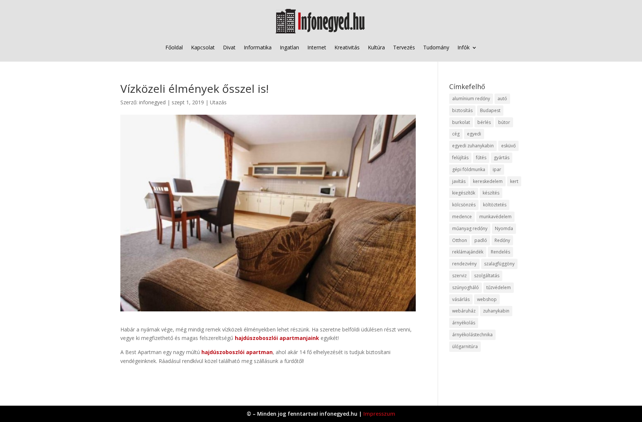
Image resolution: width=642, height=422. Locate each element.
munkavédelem (495, 216)
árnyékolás (463, 323)
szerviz (459, 275)
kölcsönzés (464, 205)
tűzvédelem (498, 287)
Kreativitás (347, 47)
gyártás (501, 157)
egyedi (474, 134)
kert (514, 181)
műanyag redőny (469, 228)
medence (462, 216)
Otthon (459, 240)
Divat (229, 47)
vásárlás (461, 299)
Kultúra (376, 47)
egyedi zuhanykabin (473, 146)
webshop (487, 299)
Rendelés (500, 252)
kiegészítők (463, 193)
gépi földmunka (468, 169)
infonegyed (152, 102)
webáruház (464, 311)
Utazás (218, 102)
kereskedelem (488, 181)
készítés (491, 193)
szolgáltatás (486, 275)
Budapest (490, 110)
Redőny (502, 240)
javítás (459, 181)
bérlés (484, 122)
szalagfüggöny (499, 264)
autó (502, 98)
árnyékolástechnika (472, 334)
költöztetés (494, 205)
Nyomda (504, 228)
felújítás (460, 157)
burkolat (461, 122)
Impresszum (379, 413)
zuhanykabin (496, 311)
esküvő (508, 146)
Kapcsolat (203, 47)
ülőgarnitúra (465, 346)
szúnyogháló (465, 287)
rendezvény (464, 264)
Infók (463, 47)
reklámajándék (467, 252)
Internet (316, 47)
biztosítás (462, 110)
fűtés (481, 157)
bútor (504, 122)
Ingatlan (289, 47)
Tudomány (436, 47)
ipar (497, 169)
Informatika (258, 47)
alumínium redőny (471, 98)
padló (480, 240)
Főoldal (174, 47)
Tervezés (404, 47)
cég (456, 134)
